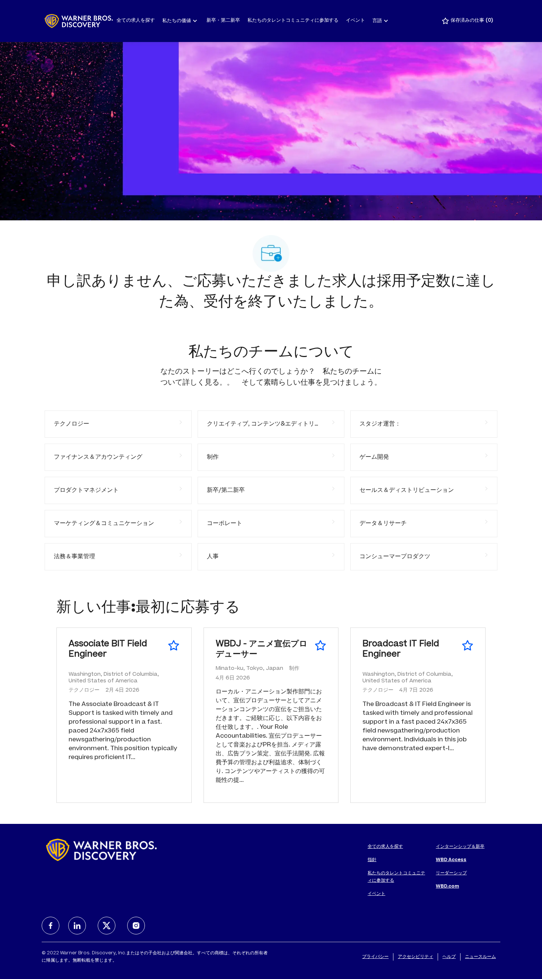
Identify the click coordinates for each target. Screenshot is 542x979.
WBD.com (447, 886)
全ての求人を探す (136, 20)
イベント (355, 20)
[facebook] (50, 925)
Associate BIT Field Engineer (108, 649)
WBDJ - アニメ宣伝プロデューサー (262, 649)
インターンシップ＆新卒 (460, 847)
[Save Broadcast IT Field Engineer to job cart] (467, 645)
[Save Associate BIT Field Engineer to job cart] (174, 645)
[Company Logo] (79, 21)
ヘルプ (449, 957)
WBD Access (451, 860)
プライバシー (375, 957)
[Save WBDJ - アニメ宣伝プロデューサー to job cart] (320, 645)
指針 (372, 860)
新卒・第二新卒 (223, 20)
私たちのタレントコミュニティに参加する (292, 20)
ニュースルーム (480, 957)
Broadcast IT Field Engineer (400, 649)
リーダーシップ (451, 873)
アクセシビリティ (415, 957)
